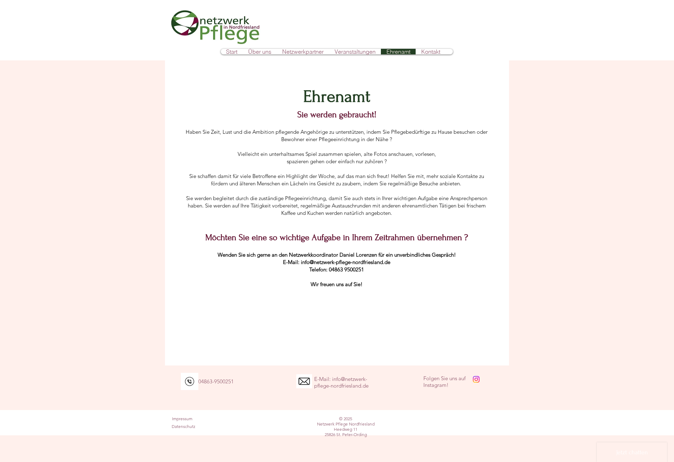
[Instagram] (476, 379)
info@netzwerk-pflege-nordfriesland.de (345, 262)
